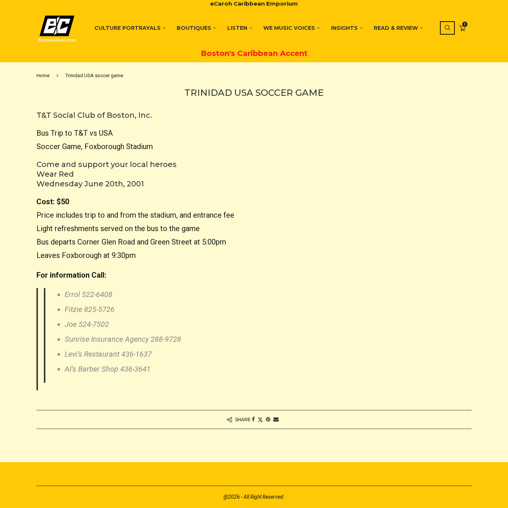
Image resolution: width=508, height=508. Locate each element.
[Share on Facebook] (253, 419)
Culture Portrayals (127, 28)
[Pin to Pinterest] (268, 419)
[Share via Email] (276, 419)
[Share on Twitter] (260, 419)
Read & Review (396, 28)
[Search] (447, 28)
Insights (344, 28)
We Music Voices (289, 28)
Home (42, 75)
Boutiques (194, 28)
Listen (237, 28)
